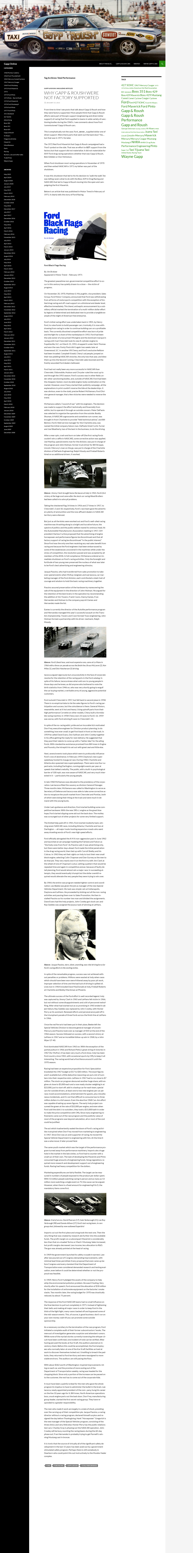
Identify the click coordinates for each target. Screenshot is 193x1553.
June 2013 (7, 291)
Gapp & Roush (50, 88)
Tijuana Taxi (142, 149)
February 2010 (9, 407)
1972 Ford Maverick (11, 88)
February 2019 (9, 196)
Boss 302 (7, 123)
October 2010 (9, 382)
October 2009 (9, 420)
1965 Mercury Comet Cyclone (14, 79)
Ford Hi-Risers (151, 103)
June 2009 (7, 429)
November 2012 (9, 310)
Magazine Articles (65, 88)
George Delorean (128, 128)
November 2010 (9, 379)
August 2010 (8, 388)
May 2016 (7, 225)
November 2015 (9, 237)
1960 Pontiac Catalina (11, 73)
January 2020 (8, 184)
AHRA (131, 88)
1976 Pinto (125, 88)
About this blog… (106, 64)
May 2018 (7, 206)
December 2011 (9, 341)
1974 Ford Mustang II (11, 104)
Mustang (151, 138)
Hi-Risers (150, 128)
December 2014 (9, 253)
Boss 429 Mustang (150, 95)
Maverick (150, 135)
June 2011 (7, 360)
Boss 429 (151, 91)
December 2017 (9, 209)
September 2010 (9, 385)
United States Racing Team (131, 153)
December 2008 (9, 433)
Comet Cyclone (134, 98)
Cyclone (153, 98)
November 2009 (9, 417)
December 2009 (9, 414)
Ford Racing (59, 1465)
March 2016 (8, 231)
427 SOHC (127, 85)
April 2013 (7, 297)
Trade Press (8, 158)
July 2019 (7, 187)
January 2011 (8, 373)
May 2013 (7, 294)
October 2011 (9, 347)
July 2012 (7, 319)
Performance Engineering (135, 145)
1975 (156, 85)
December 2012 (9, 307)
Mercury (125, 138)
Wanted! (137, 64)
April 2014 (7, 266)
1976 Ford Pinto (9, 107)
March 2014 (8, 269)
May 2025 (7, 174)
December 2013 (9, 278)
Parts (5, 148)
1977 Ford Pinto (9, 111)
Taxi (131, 149)
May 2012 (7, 325)
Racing (6, 151)
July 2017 (7, 212)
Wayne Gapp (132, 156)
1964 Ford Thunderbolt (12, 76)
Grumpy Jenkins (141, 129)
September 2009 (9, 423)
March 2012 (8, 332)
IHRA (157, 129)
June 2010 (7, 395)
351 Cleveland (9, 114)
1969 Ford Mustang (11, 85)
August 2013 (8, 288)
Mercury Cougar (139, 138)
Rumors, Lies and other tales (13, 155)
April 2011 (7, 366)
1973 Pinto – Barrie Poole (13, 98)
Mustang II (126, 142)
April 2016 (7, 228)
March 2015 (8, 247)
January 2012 (8, 338)
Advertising (8, 120)
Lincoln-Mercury (135, 135)
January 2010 (8, 410)
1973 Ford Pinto (9, 95)
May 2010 (7, 398)
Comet (124, 98)
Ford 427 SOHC (137, 102)
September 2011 (9, 351)
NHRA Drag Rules (147, 142)
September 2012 (9, 313)
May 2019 (7, 190)
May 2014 (7, 262)
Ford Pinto (148, 106)
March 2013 (8, 300)
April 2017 (7, 215)
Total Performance (89, 1465)
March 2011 (8, 370)
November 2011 (9, 344)
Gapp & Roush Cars (123, 64)
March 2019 (8, 193)
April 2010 (7, 401)
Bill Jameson (126, 92)
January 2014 (8, 275)
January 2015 (8, 250)
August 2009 (8, 426)
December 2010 (9, 376)
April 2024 (7, 177)
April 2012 (7, 329)
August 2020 (8, 181)
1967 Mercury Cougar (144, 85)
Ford (48, 1465)
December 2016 (9, 218)
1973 (6, 92)
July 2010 (7, 392)
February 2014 (9, 272)
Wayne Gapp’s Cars (150, 64)
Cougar (145, 98)
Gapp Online (10, 63)
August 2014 (8, 256)
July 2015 (7, 240)
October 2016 (9, 222)
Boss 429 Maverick (130, 95)
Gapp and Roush (134, 125)
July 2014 (7, 259)
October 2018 (9, 203)
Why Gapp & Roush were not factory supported (71, 95)
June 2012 (7, 322)
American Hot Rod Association (145, 88)
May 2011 (7, 363)
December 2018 (9, 199)
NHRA (136, 142)
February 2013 (9, 303)
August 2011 (8, 354)
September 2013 (9, 285)
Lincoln (124, 136)
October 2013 (9, 281)
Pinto (153, 146)
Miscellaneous (9, 145)
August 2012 (8, 316)
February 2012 (9, 335)
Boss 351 (138, 91)
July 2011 (7, 357)
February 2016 (9, 234)
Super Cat (125, 150)
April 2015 (7, 244)
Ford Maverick (130, 106)
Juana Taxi (151, 131)
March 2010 (8, 404)
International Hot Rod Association (133, 132)
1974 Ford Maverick (11, 101)
